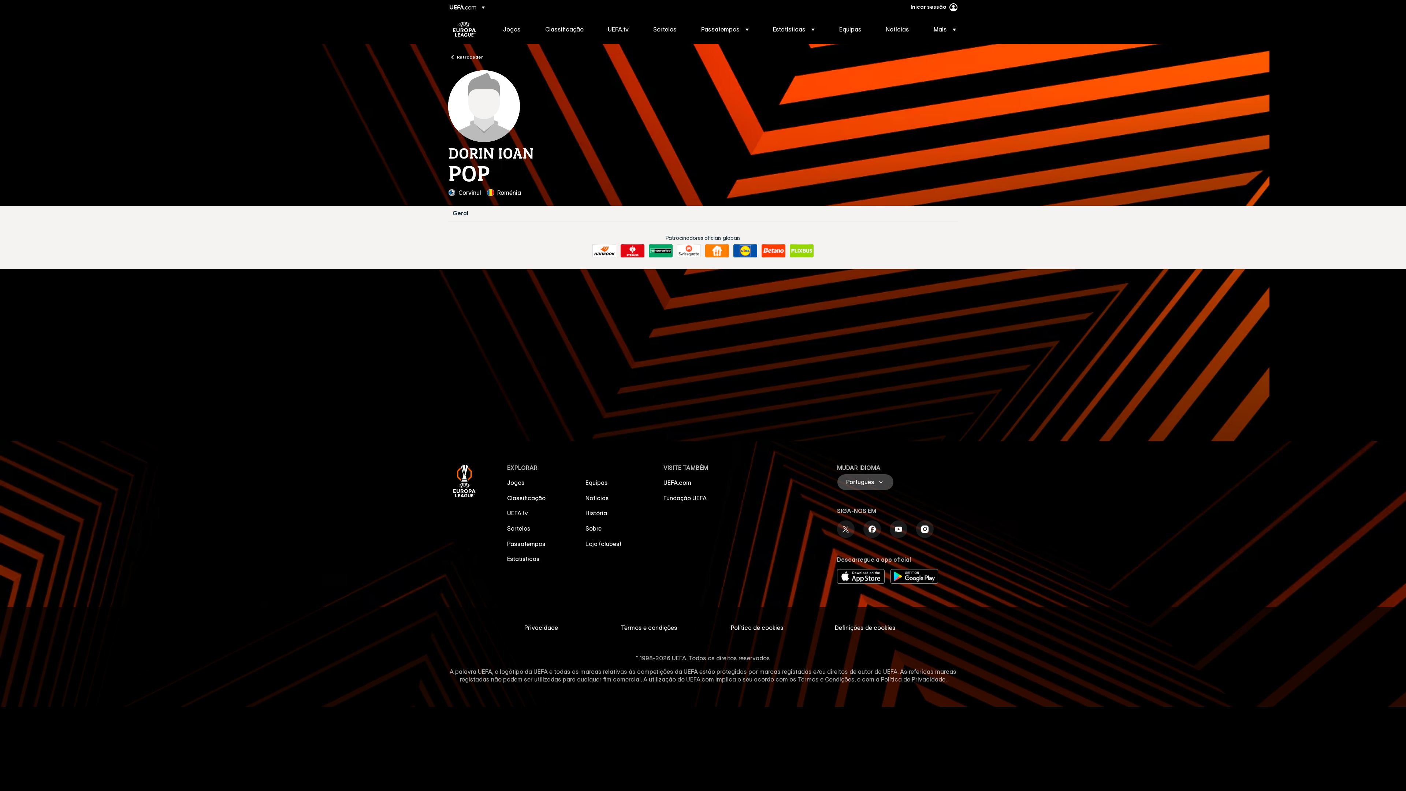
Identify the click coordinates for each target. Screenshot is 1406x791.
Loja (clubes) (603, 544)
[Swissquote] (689, 250)
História (596, 513)
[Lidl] (745, 250)
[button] (725, 29)
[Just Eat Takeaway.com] (717, 250)
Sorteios (519, 528)
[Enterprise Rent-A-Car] (661, 250)
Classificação (526, 498)
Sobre (593, 528)
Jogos (516, 482)
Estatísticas (523, 559)
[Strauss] (632, 250)
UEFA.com (677, 482)
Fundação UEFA (685, 498)
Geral (460, 213)
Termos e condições (649, 627)
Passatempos (526, 544)
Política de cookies (757, 627)
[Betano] (773, 250)
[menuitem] (515, 29)
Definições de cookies (865, 627)
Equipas (596, 482)
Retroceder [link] (470, 56)
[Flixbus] (802, 250)
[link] (511, 29)
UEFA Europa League (464, 29)
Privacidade (541, 627)
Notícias (597, 498)
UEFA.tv (517, 513)
